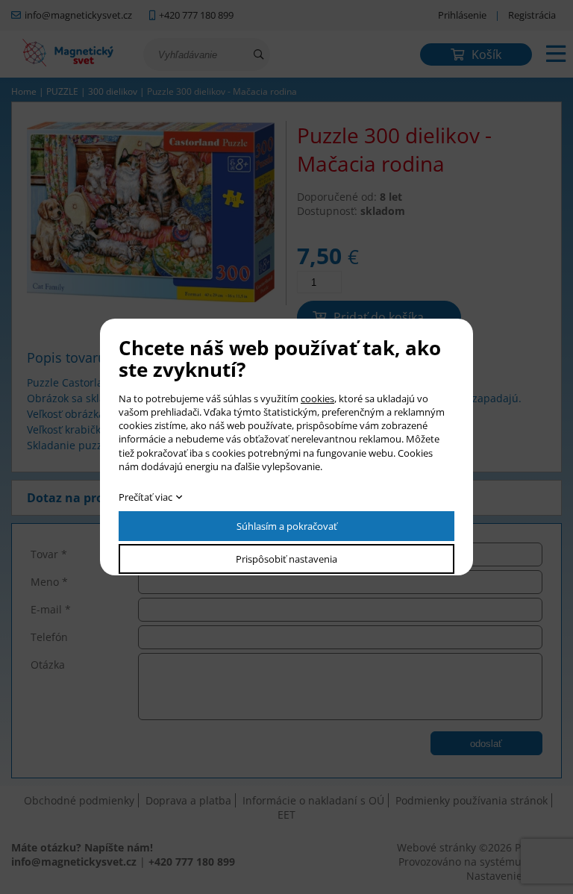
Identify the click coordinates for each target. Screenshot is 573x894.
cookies (317, 398)
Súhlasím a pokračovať (287, 526)
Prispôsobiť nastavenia (286, 559)
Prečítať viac (145, 497)
